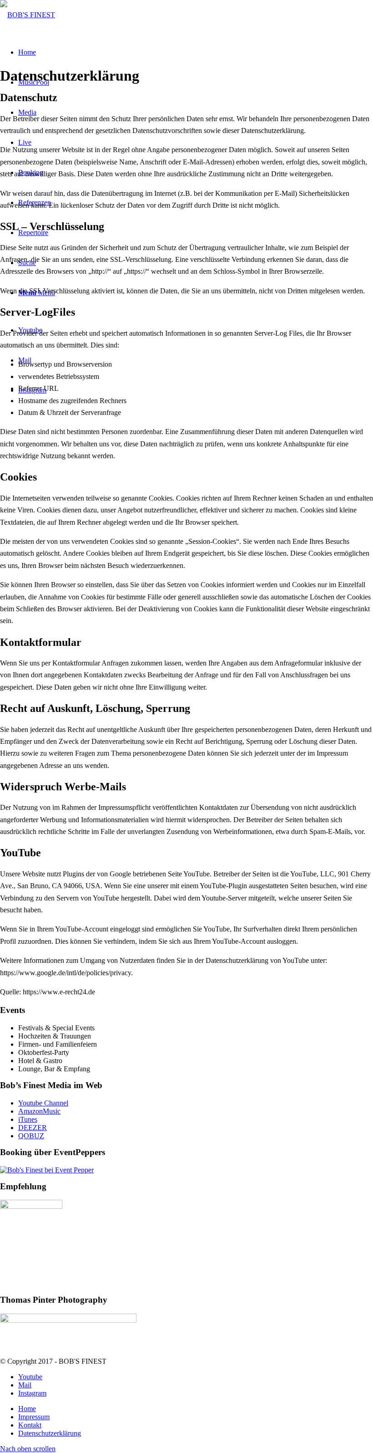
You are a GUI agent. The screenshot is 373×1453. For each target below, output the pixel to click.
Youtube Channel (43, 1103)
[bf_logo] (27, 15)
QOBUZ (31, 1136)
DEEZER (32, 1127)
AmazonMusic (39, 1111)
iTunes (27, 1119)
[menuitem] (195, 1409)
